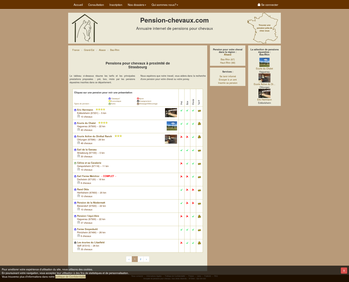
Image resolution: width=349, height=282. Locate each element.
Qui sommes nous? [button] (164, 5)
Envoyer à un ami (228, 79)
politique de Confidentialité (70, 276)
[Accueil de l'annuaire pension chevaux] (84, 28)
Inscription (115, 5)
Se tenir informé (228, 76)
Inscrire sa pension (227, 82)
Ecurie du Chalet (264, 68)
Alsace (227, 54)
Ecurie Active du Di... (264, 84)
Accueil (78, 5)
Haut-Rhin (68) (227, 62)
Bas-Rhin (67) (228, 59)
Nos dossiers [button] (136, 5)
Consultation (96, 5)
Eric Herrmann (264, 99)
